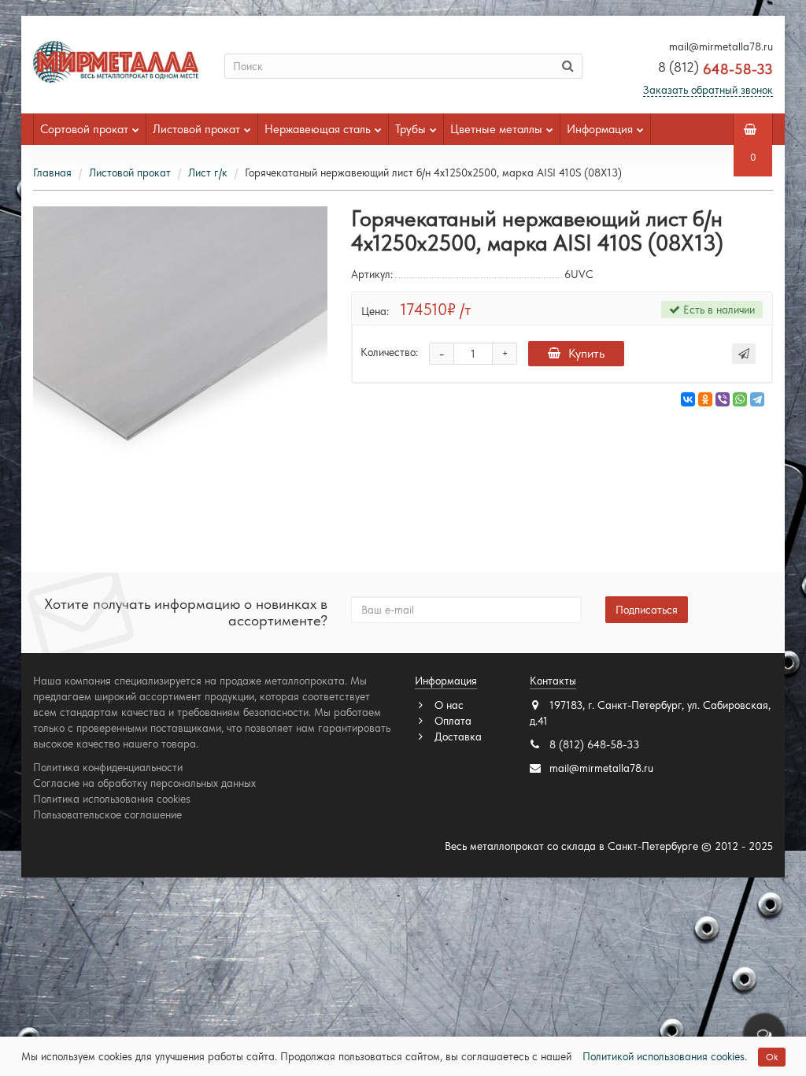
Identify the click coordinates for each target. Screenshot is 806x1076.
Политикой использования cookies (663, 1056)
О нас (447, 705)
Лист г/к (207, 172)
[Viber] (722, 399)
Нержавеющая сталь (317, 129)
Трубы (410, 129)
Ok (772, 1057)
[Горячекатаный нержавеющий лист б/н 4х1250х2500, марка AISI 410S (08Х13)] (180, 353)
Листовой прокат (196, 129)
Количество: (389, 352)
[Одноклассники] (705, 399)
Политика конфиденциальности (108, 767)
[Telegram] (757, 399)
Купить (586, 353)
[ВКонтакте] (688, 399)
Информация (600, 129)
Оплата (451, 720)
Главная (52, 172)
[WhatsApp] (740, 399)
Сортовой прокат (84, 129)
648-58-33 (715, 69)
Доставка (456, 736)
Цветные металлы (496, 129)
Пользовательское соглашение (107, 814)
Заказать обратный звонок (708, 89)
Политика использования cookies (111, 798)
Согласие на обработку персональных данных (144, 783)
